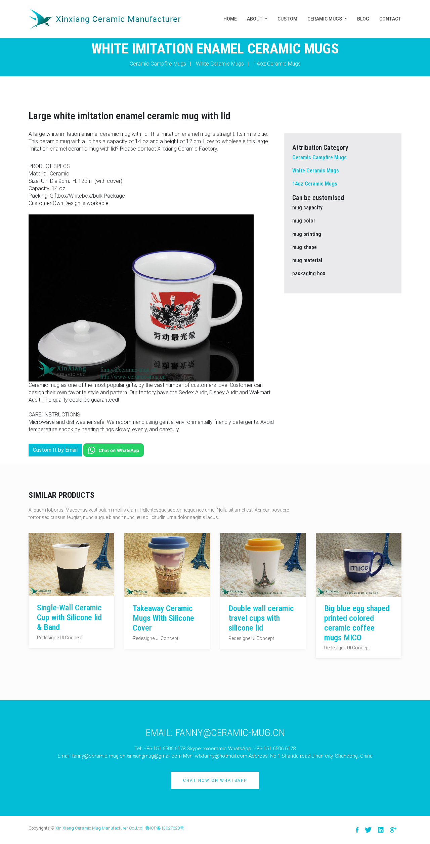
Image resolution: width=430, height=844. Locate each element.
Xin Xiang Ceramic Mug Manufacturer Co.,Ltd (98, 828)
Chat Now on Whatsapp (215, 780)
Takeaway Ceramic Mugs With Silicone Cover (163, 618)
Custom (287, 19)
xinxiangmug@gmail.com (154, 756)
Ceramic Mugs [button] (325, 19)
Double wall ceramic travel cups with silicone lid (261, 618)
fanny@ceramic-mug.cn (98, 756)
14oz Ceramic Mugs (277, 64)
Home (230, 19)
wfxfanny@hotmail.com (221, 756)
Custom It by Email (55, 450)
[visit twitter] (368, 830)
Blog (363, 19)
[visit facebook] (357, 830)
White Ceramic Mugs (220, 64)
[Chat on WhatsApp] (113, 450)
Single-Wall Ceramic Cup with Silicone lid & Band (69, 617)
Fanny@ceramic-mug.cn (230, 732)
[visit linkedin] (381, 830)
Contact (390, 19)
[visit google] (393, 830)
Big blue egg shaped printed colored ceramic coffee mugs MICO (357, 623)
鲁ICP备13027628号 (164, 828)
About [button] (255, 19)
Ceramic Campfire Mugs (158, 64)
